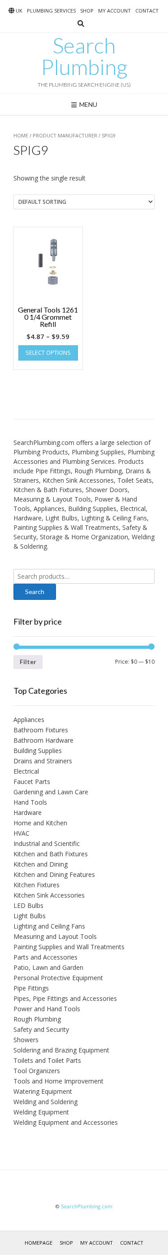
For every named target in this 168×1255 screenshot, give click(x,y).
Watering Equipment (42, 1091)
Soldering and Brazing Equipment (61, 1050)
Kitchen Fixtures (36, 885)
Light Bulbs (29, 916)
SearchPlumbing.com (86, 1206)
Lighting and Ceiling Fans (49, 926)
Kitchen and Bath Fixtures (50, 854)
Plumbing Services (51, 10)
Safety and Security (41, 1029)
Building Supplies (37, 750)
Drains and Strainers (42, 761)
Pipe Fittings (31, 988)
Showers (26, 1039)
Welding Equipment (41, 1112)
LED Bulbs (28, 905)
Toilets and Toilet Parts (47, 1060)
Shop (87, 10)
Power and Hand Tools (46, 1008)
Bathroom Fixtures (40, 730)
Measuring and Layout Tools (55, 936)
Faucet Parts (31, 781)
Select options (48, 352)
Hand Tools (30, 802)
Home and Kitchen (40, 823)
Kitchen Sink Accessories (49, 895)
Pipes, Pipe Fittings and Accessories (65, 998)
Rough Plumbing (37, 1019)
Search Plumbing (84, 56)
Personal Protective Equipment (58, 977)
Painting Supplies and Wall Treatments (69, 946)
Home (20, 135)
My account (114, 10)
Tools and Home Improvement (58, 1081)
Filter (28, 661)
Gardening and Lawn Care (50, 792)
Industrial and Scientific (46, 843)
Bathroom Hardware (43, 740)
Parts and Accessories (45, 957)
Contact (147, 10)
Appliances (28, 719)
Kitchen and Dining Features (54, 874)
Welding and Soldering (45, 1101)
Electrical (26, 771)
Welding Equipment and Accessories (65, 1122)
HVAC (21, 833)
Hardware (27, 812)
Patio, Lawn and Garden (48, 967)
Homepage (38, 1242)
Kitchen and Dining (40, 864)
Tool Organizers (36, 1070)
